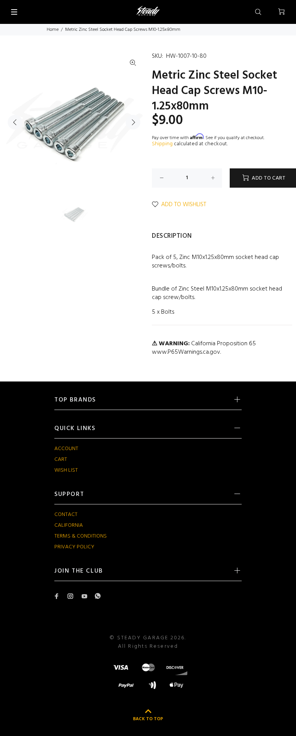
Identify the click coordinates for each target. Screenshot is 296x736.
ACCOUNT (66, 448)
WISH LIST (66, 470)
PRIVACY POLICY (74, 547)
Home (53, 30)
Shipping (162, 143)
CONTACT (65, 514)
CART (60, 459)
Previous (15, 122)
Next (133, 122)
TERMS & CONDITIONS (80, 536)
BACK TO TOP (148, 719)
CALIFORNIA (68, 525)
